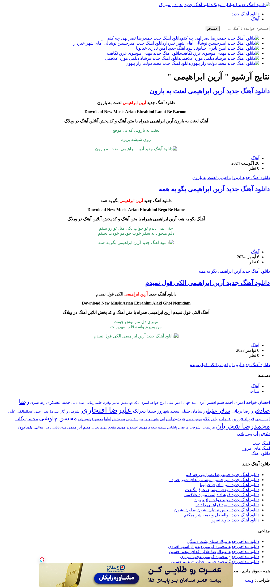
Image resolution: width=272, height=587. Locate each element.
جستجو (212, 29)
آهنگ (255, 19)
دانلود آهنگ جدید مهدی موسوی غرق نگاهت (222, 489)
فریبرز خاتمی (194, 419)
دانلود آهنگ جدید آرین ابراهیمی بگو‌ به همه (214, 189)
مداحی (253, 391)
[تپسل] (42, 559)
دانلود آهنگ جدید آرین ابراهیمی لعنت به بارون (210, 91)
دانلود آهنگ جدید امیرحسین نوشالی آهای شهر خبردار (213, 479)
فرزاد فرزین (243, 418)
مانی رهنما (151, 419)
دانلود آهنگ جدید (245, 14)
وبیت (249, 580)
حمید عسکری (58, 402)
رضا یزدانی (240, 411)
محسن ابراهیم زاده (90, 419)
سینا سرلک (144, 411)
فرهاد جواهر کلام (217, 419)
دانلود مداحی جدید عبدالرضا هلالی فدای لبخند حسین (214, 551)
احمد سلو (225, 402)
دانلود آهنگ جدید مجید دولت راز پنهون (226, 500)
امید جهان (190, 402)
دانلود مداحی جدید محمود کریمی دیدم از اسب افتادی (213, 546)
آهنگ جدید (261, 443)
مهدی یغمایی (99, 427)
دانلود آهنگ (260, 453)
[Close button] (230, 559)
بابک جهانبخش (130, 403)
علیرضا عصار (51, 411)
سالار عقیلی (216, 411)
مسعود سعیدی (157, 427)
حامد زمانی (94, 403)
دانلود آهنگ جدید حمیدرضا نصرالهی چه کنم (222, 474)
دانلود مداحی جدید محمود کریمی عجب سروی (219, 556)
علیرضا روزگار (70, 411)
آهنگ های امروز (256, 448)
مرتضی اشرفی (202, 427)
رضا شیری (37, 403)
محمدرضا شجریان (243, 426)
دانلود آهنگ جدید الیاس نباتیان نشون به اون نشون (216, 510)
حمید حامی (78, 402)
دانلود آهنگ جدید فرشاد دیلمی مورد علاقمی (221, 494)
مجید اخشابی (134, 419)
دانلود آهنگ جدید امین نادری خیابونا (229, 484)
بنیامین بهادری (111, 402)
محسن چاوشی (58, 418)
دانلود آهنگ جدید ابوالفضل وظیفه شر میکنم (221, 515)
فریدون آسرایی (172, 419)
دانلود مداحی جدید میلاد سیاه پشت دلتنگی (223, 541)
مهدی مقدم (117, 427)
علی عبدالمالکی (28, 411)
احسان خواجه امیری (252, 402)
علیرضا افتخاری (107, 410)
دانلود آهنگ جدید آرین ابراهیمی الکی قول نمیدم (207, 282)
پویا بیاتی (244, 433)
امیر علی (174, 402)
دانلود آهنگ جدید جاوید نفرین (234, 520)
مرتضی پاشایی (178, 427)
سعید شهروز (168, 411)
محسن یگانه (26, 418)
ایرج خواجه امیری (153, 403)
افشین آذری (207, 403)
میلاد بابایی (59, 427)
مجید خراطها (114, 419)
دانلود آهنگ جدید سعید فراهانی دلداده (227, 505)
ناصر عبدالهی (42, 427)
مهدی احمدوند (137, 427)
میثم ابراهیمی (78, 427)
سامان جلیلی (191, 411)
